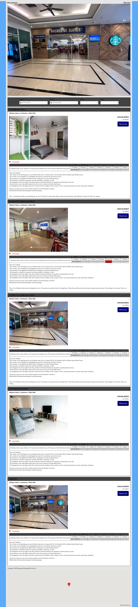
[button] (17, 50)
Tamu (102, 99)
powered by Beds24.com (125, 605)
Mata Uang (127, 2)
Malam (82, 99)
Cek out (52, 99)
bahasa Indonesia (12, 2)
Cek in (21, 99)
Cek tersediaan (15, 162)
